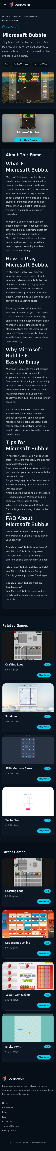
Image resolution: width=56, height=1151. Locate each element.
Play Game (44, 675)
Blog (4, 1112)
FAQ (4, 1117)
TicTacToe (12, 820)
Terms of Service (10, 1126)
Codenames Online (17, 942)
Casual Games (31, 16)
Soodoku (11, 716)
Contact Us (7, 1121)
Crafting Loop (14, 664)
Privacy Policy (9, 1130)
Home (5, 16)
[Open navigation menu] (5, 4)
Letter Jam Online (17, 994)
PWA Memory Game (18, 768)
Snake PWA (13, 1046)
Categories (16, 16)
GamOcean (16, 1078)
